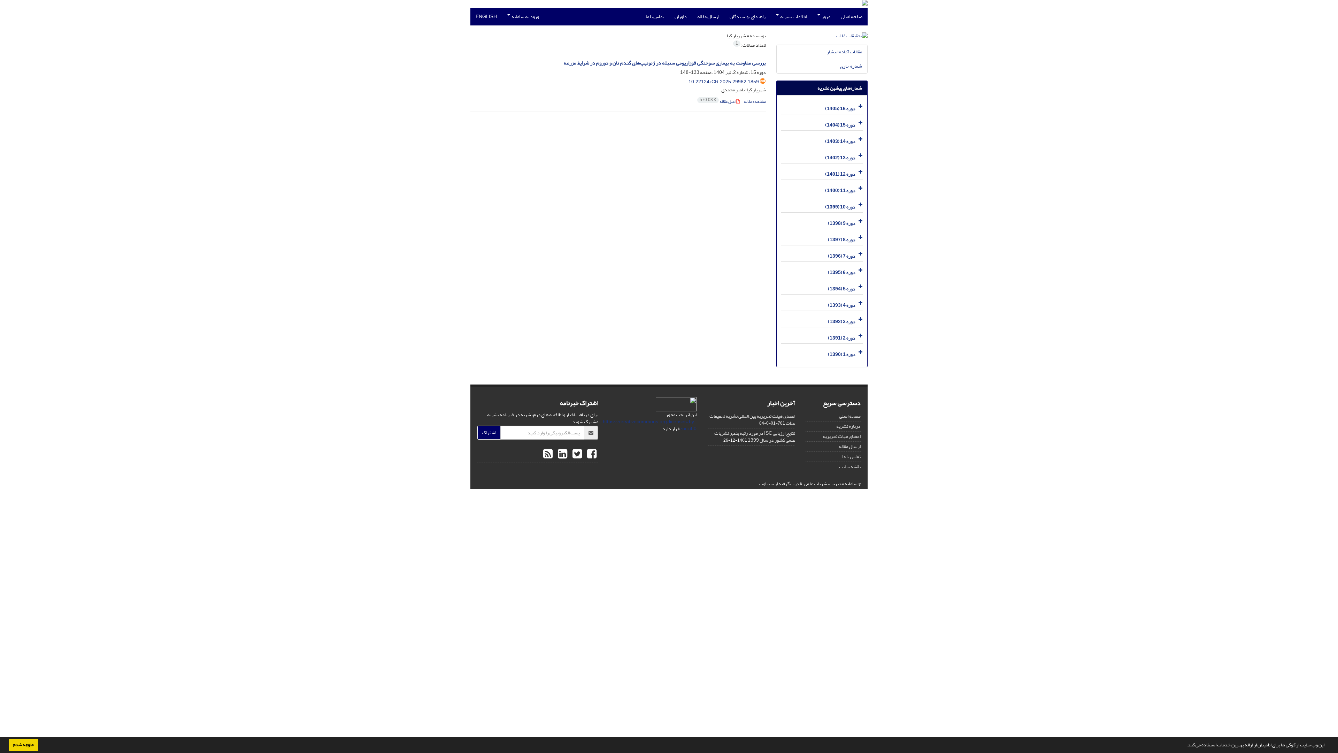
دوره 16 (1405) (840, 108)
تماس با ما (655, 16)
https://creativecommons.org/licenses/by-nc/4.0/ (650, 425)
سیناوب (766, 483)
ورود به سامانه (525, 16)
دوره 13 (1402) (840, 157)
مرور (825, 16)
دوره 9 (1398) (841, 223)
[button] (1185, 746)
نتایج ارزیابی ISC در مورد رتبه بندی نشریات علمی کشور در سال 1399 (754, 436)
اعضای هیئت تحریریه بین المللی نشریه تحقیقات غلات (752, 419)
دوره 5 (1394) (841, 289)
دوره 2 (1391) (841, 338)
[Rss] (547, 454)
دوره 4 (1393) (841, 305)
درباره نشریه (848, 426)
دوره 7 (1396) (841, 256)
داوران (681, 16)
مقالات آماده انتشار (844, 51)
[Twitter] (576, 454)
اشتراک (489, 432)
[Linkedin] (561, 454)
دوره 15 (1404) (840, 125)
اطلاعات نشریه (793, 16)
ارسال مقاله (708, 16)
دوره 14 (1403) (840, 141)
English (486, 16)
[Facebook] (591, 454)
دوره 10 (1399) (840, 207)
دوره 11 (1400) (840, 190)
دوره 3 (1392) (841, 321)
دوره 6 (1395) (841, 272)
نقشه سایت (850, 466)
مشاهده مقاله (755, 102)
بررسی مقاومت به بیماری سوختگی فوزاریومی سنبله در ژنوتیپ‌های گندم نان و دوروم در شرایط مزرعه (665, 63)
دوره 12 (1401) (840, 174)
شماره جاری (851, 66)
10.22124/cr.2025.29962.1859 (724, 81)
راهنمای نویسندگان (748, 16)
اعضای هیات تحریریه (842, 436)
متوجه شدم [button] (23, 744)
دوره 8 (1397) (841, 239)
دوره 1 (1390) (841, 354)
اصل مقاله (718, 102)
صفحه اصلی (851, 16)
